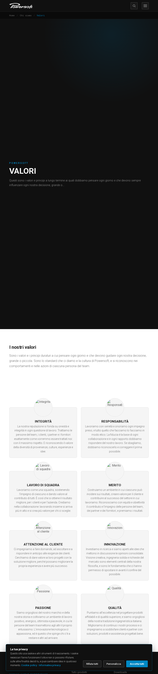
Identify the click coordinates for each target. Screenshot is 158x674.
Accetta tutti (137, 663)
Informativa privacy (50, 665)
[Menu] (145, 5)
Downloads (120, 672)
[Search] (134, 5)
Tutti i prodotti (79, 672)
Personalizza (114, 663)
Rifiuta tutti (92, 663)
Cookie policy (29, 665)
